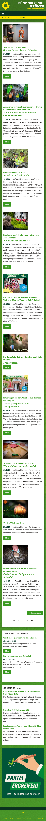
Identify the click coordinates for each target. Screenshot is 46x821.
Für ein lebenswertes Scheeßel (19, 466)
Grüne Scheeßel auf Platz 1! (15, 172)
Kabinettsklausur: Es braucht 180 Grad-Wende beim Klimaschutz (21, 692)
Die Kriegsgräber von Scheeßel (17, 656)
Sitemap (12, 818)
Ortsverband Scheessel (10, 17)
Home (5, 818)
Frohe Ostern (10, 362)
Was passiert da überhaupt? (15, 47)
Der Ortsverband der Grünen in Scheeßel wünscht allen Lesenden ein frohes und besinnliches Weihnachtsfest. (22, 530)
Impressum (27, 818)
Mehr (7, 76)
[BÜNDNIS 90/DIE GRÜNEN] (6, 6)
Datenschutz (38, 818)
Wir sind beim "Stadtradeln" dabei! (21, 300)
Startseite (23, 17)
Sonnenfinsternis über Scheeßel (20, 50)
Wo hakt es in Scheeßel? (16, 240)
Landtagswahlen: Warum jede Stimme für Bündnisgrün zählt (22, 727)
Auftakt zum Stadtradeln (16, 175)
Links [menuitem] (23, 813)
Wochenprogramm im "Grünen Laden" (20, 638)
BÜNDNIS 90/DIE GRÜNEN (31, 4)
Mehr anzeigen (35, 613)
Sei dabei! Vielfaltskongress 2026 (16, 710)
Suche (19, 818)
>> (32, 620)
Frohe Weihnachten (14, 523)
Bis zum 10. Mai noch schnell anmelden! (20, 297)
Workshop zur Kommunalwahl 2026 (18, 463)
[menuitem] (5, 818)
